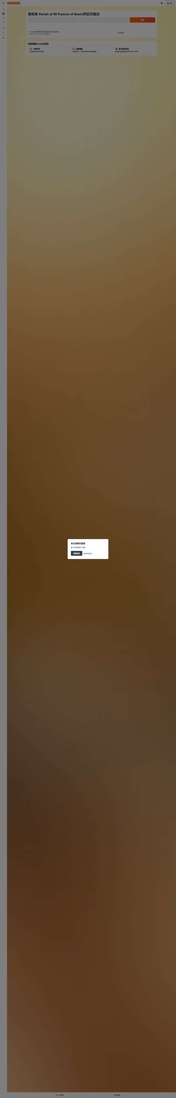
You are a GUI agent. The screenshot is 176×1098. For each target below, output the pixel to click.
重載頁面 (76, 553)
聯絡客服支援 (88, 553)
